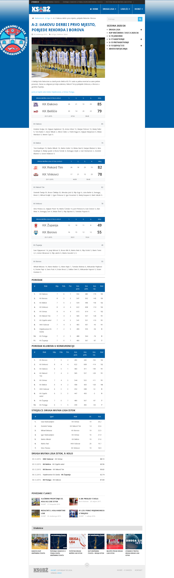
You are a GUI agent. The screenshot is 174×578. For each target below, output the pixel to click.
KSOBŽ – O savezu (124, 570)
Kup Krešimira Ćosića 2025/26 (123, 33)
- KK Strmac (52, 459)
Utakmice (60, 34)
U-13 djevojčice (116, 46)
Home (95, 9)
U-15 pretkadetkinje (119, 42)
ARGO (59, 573)
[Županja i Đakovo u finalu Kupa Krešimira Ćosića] (58, 541)
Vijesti (66, 34)
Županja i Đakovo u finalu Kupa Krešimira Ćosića (71, 2)
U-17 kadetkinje (116, 39)
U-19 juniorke (116, 36)
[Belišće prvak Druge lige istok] (115, 541)
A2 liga (47, 18)
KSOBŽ (138, 9)
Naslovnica (38, 18)
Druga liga (108, 9)
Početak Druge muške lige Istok (108, 2)
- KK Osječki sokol (53, 464)
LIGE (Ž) (124, 9)
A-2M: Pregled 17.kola (88, 499)
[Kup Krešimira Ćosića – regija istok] (96, 541)
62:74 (102, 475)
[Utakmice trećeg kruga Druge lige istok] (133, 541)
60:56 (102, 464)
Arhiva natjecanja (118, 49)
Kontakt (138, 570)
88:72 (102, 459)
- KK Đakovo (52, 480)
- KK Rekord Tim (53, 469)
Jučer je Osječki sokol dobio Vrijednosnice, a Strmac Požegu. (53, 92)
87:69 (102, 480)
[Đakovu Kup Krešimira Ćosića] (40, 541)
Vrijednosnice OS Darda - (57, 475)
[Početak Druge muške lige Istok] (77, 541)
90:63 (102, 469)
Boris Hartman (84, 501)
